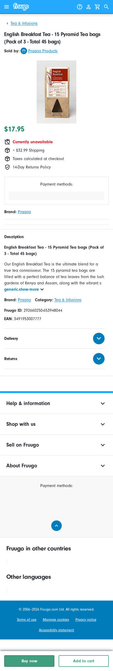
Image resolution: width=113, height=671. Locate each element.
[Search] (106, 6)
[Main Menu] (6, 6)
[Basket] (97, 6)
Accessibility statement (56, 630)
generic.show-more (21, 289)
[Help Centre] (79, 6)
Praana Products (43, 51)
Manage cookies (56, 619)
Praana (24, 211)
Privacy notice (85, 619)
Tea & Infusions (24, 23)
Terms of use (27, 619)
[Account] (88, 6)
